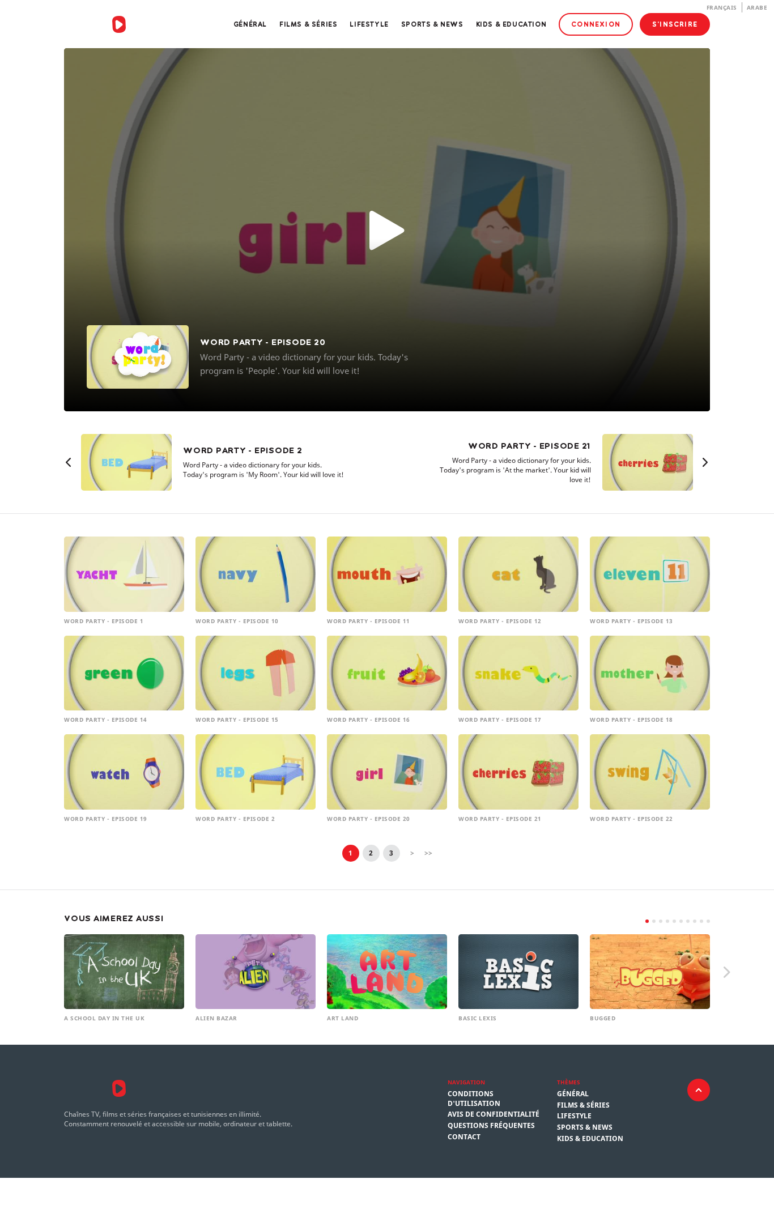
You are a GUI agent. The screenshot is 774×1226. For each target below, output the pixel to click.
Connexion (595, 24)
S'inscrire (675, 24)
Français (722, 7)
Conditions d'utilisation (474, 1098)
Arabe (757, 7)
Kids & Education (511, 24)
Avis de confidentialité (493, 1114)
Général (250, 24)
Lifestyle (369, 24)
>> (428, 853)
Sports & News (432, 24)
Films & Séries (308, 24)
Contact (464, 1137)
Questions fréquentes (491, 1125)
